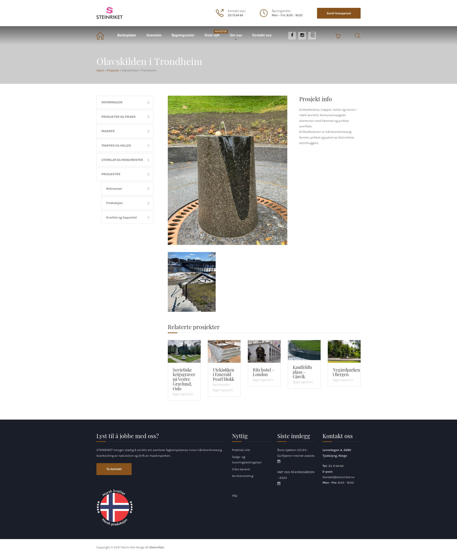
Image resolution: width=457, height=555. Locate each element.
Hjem (104, 35)
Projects (113, 70)
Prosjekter (110, 174)
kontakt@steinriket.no (338, 477)
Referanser (114, 188)
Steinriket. (156, 547)
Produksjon (114, 203)
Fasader (107, 131)
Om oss (236, 35)
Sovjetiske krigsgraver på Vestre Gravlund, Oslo (184, 379)
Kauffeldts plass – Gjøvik (302, 372)
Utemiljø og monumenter (122, 160)
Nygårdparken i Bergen (346, 372)
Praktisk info (241, 450)
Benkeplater (126, 35)
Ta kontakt (114, 469)
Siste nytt (214, 33)
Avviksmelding (242, 476)
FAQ (234, 495)
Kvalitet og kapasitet (121, 217)
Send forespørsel (339, 13)
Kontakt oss (262, 35)
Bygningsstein (183, 35)
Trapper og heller (116, 145)
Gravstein (153, 35)
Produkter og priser (118, 117)
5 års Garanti (241, 469)
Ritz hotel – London (263, 372)
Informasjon (111, 102)
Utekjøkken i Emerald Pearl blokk (223, 374)
